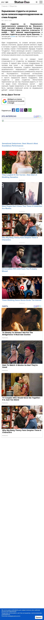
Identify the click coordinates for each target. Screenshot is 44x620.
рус (7, 2)
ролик (13, 36)
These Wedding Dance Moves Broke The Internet (21, 300)
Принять (39, 617)
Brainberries (22, 148)
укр (2, 2)
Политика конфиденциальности (11, 616)
